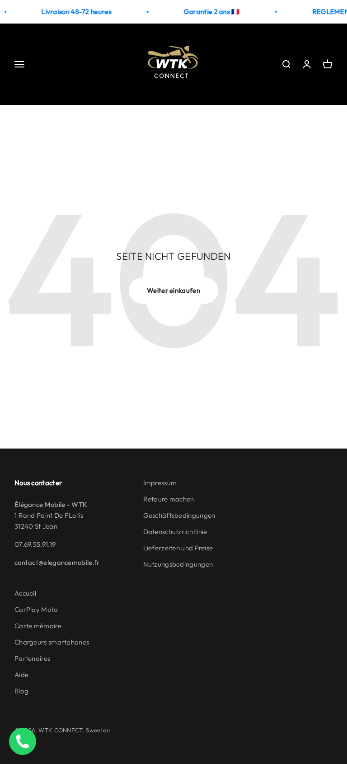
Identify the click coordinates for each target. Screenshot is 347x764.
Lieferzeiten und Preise (178, 548)
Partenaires (32, 658)
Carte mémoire (37, 625)
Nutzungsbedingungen (178, 564)
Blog (21, 691)
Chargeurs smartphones (51, 642)
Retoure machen (168, 499)
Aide (21, 674)
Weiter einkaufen (173, 290)
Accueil (25, 593)
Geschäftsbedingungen (179, 515)
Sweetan (98, 730)
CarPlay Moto (36, 609)
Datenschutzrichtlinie (175, 531)
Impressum (160, 482)
